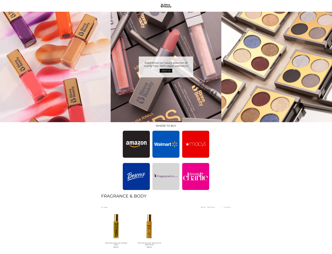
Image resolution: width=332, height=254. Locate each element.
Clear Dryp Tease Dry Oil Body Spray (116, 243)
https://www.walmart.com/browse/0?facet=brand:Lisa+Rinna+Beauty (165, 133)
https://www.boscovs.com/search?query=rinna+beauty (135, 165)
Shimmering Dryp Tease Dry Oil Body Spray (149, 243)
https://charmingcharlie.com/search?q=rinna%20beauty (195, 165)
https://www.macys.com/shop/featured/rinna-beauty (195, 133)
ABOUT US (166, 71)
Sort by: (203, 207)
